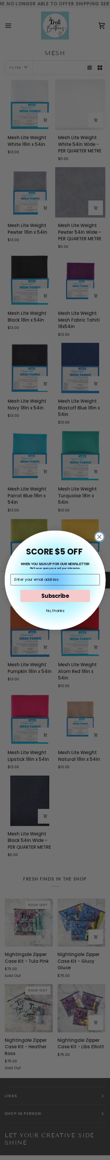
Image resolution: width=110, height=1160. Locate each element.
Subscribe (55, 595)
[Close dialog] (99, 536)
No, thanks (55, 610)
